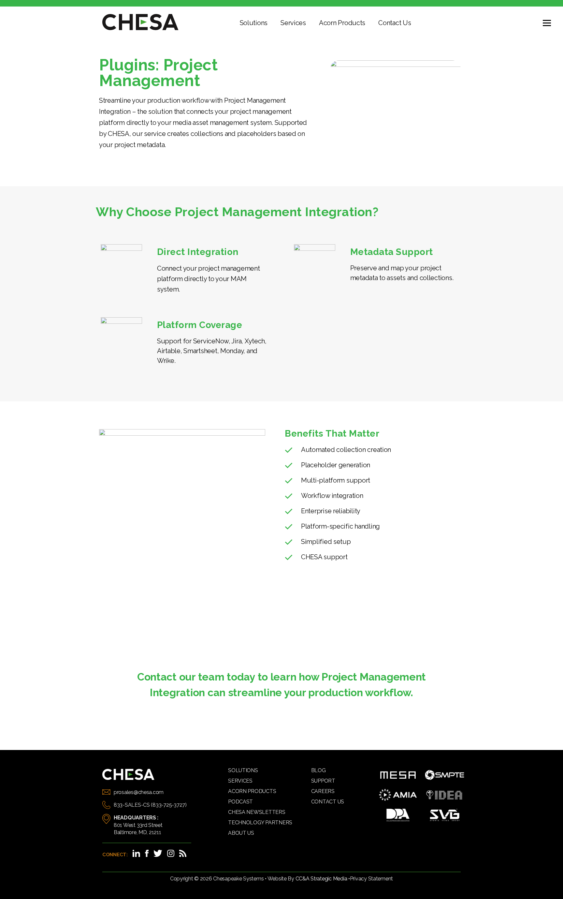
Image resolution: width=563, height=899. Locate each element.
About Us (241, 833)
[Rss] (182, 853)
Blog (318, 770)
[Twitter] (157, 853)
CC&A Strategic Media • (323, 879)
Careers (323, 791)
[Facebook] (147, 853)
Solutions (254, 23)
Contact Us (394, 23)
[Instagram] (170, 853)
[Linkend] (136, 853)
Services (293, 23)
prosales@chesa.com (139, 792)
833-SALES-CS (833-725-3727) (150, 805)
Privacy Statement (371, 879)
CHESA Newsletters (256, 812)
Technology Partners (260, 822)
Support (323, 781)
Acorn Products (342, 23)
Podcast (240, 802)
